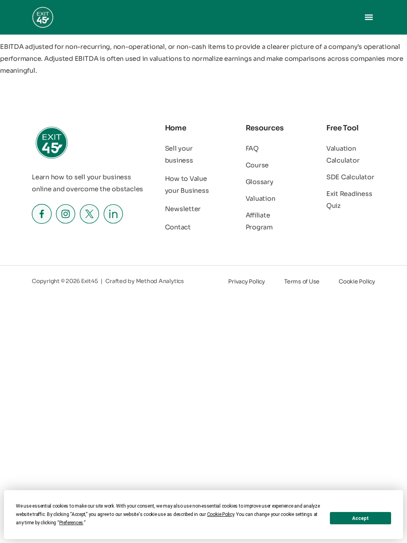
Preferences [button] (71, 523)
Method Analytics (160, 281)
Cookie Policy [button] (220, 514)
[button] (368, 17)
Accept (360, 518)
